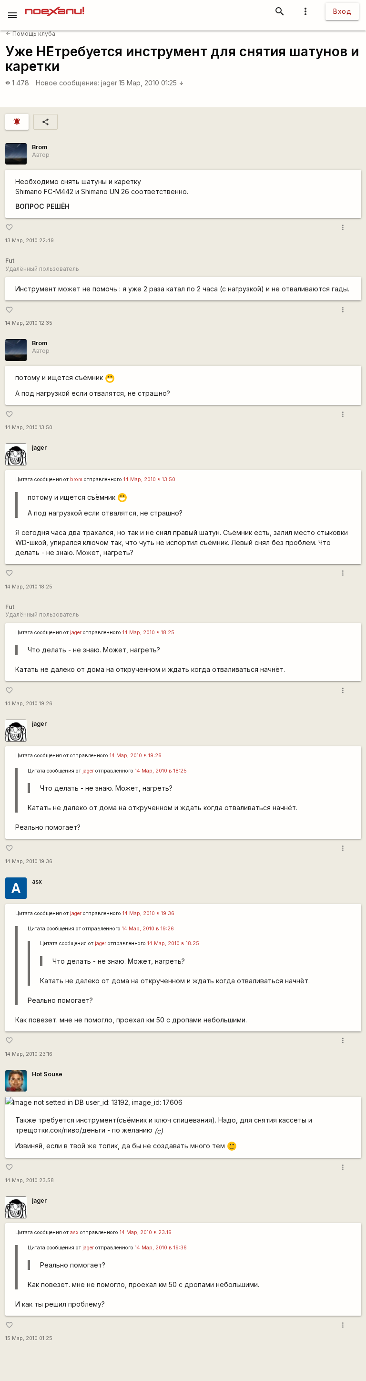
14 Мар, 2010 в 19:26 (136, 755)
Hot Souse (47, 1074)
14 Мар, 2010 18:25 (28, 587)
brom (76, 479)
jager (109, 83)
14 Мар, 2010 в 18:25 (148, 632)
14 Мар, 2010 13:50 (28, 427)
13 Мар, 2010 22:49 (29, 240)
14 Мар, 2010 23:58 (29, 1180)
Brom (39, 147)
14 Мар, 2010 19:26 (28, 704)
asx (37, 881)
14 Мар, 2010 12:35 (28, 323)
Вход (342, 11)
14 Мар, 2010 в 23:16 (146, 1232)
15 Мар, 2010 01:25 (151, 83)
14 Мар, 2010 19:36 (28, 861)
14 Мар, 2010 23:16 (28, 1054)
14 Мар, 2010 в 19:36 (148, 913)
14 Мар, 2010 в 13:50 (149, 479)
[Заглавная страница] (55, 6)
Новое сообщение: (67, 83)
